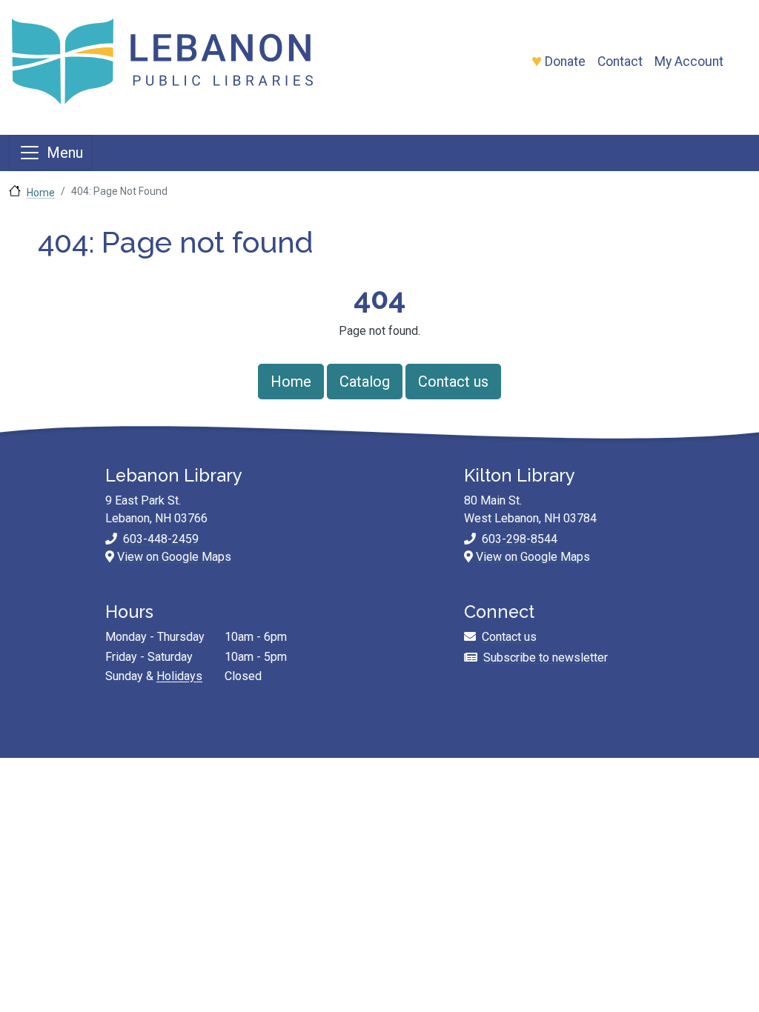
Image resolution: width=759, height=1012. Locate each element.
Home (41, 193)
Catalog (364, 381)
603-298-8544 (519, 539)
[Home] (200, 61)
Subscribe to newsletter (545, 657)
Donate (565, 61)
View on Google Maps (174, 557)
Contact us (453, 381)
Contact (620, 61)
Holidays (179, 676)
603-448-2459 (161, 539)
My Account (688, 61)
